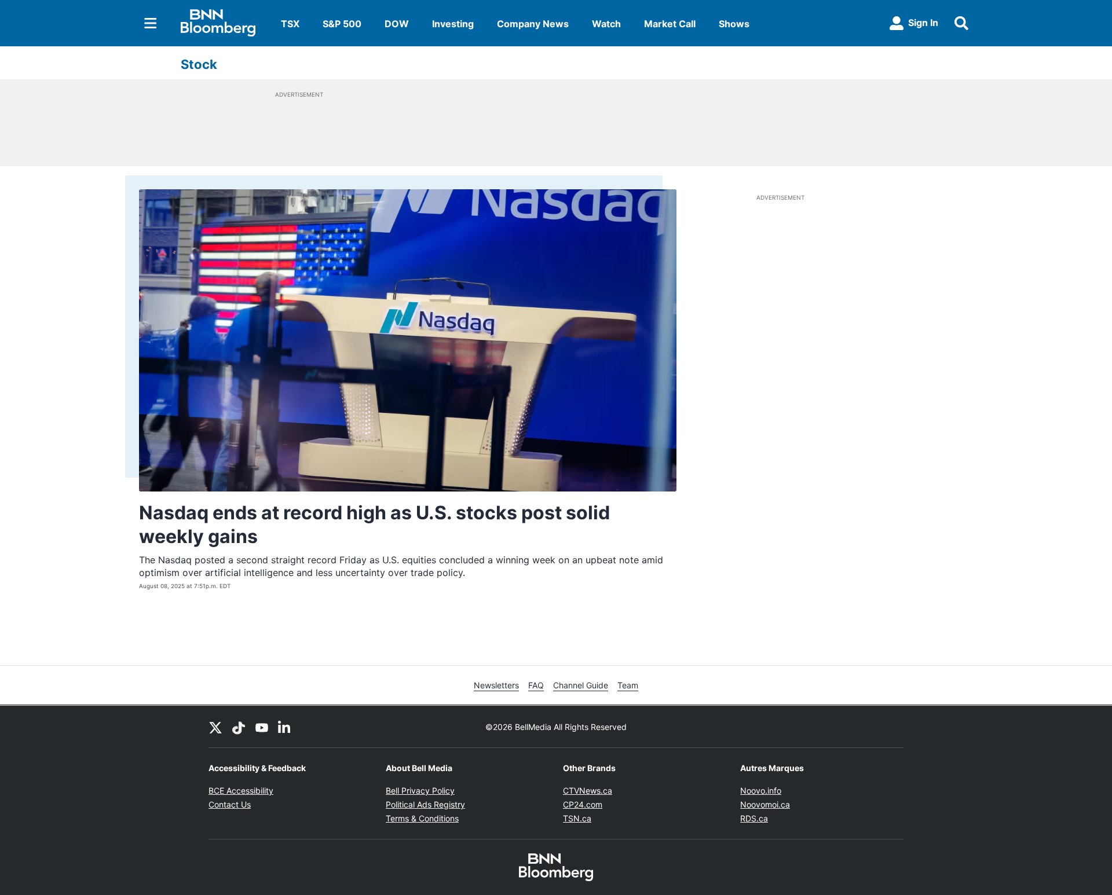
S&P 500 (342, 24)
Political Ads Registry (425, 804)
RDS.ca (754, 818)
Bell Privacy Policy (420, 790)
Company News (533, 24)
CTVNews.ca (587, 790)
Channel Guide (580, 685)
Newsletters (496, 685)
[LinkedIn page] (285, 726)
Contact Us (230, 804)
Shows (734, 24)
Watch (606, 24)
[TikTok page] (239, 726)
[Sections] (150, 23)
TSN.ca (577, 818)
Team (627, 685)
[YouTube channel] (262, 726)
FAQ (536, 685)
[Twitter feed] (215, 726)
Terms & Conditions (422, 818)
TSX (290, 24)
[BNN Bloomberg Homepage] (218, 23)
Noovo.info (760, 790)
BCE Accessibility (241, 790)
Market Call (670, 24)
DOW (397, 24)
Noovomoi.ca (765, 804)
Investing (453, 24)
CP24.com (582, 804)
